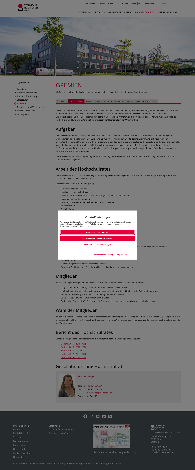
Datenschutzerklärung (103, 255)
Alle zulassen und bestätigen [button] (98, 232)
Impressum (122, 255)
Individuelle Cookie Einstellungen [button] (97, 244)
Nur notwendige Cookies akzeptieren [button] (97, 238)
